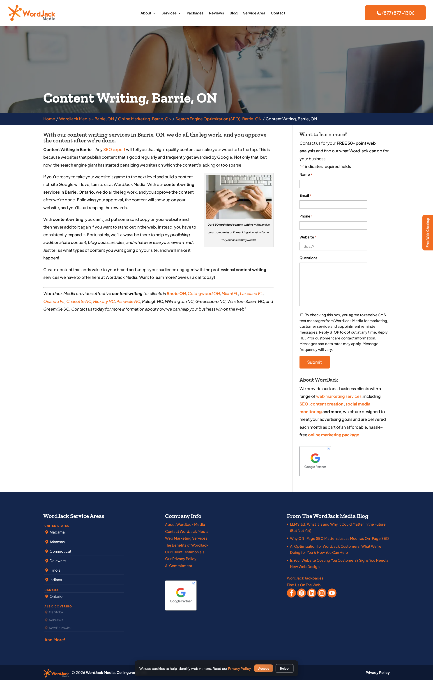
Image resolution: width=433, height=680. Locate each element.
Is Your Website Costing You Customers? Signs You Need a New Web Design (339, 563)
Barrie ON (176, 293)
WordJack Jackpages (305, 578)
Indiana (55, 579)
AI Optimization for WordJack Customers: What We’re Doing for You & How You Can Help (335, 549)
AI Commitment (178, 565)
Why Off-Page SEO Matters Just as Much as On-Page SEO (339, 538)
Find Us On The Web (304, 584)
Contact (278, 13)
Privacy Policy (378, 672)
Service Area (254, 13)
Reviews (216, 13)
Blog (233, 13)
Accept (263, 668)
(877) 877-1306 (398, 13)
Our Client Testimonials (184, 551)
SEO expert (114, 149)
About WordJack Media (185, 524)
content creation (326, 403)
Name (305, 174)
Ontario (55, 596)
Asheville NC (128, 301)
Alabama (57, 532)
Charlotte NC (78, 301)
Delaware (57, 560)
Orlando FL (53, 301)
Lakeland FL (251, 293)
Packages (195, 13)
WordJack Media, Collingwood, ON (116, 672)
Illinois (54, 570)
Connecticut (60, 551)
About (145, 13)
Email (305, 195)
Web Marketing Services (186, 538)
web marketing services (339, 396)
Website (307, 237)
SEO (303, 403)
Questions (308, 257)
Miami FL (230, 293)
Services (169, 13)
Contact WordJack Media (186, 531)
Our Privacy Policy (180, 558)
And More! (55, 639)
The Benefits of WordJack (186, 545)
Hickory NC (104, 301)
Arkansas (57, 541)
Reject (284, 668)
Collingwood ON (204, 293)
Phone (306, 216)
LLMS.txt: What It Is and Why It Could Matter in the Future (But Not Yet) (338, 527)
